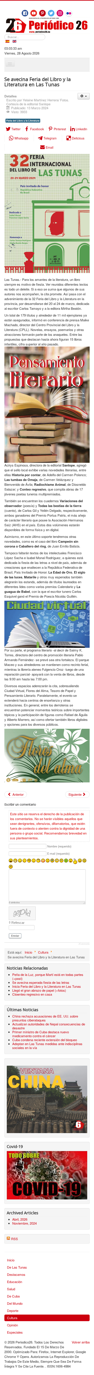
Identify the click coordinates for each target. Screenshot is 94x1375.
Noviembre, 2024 (24, 1223)
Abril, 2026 (19, 1219)
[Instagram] (60, 13)
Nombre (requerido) (59, 846)
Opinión (12, 1325)
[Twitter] (51, 13)
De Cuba (13, 1296)
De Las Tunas (17, 1267)
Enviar (15, 935)
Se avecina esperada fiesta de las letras (40, 982)
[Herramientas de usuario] (84, 96)
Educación (14, 1281)
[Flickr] (68, 13)
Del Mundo (15, 1303)
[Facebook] (25, 13)
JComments (84, 944)
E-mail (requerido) (58, 854)
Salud (11, 1289)
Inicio (10, 1260)
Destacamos (16, 1274)
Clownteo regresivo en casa (32, 994)
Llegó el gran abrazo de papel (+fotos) (39, 990)
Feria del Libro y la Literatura (22, 120)
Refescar (17, 922)
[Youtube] (33, 13)
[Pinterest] (42, 13)
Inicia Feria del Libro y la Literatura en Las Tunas (46, 986)
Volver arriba (81, 1342)
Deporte (12, 1310)
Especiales (15, 1332)
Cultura (12, 1317)
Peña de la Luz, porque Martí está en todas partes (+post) (47, 976)
